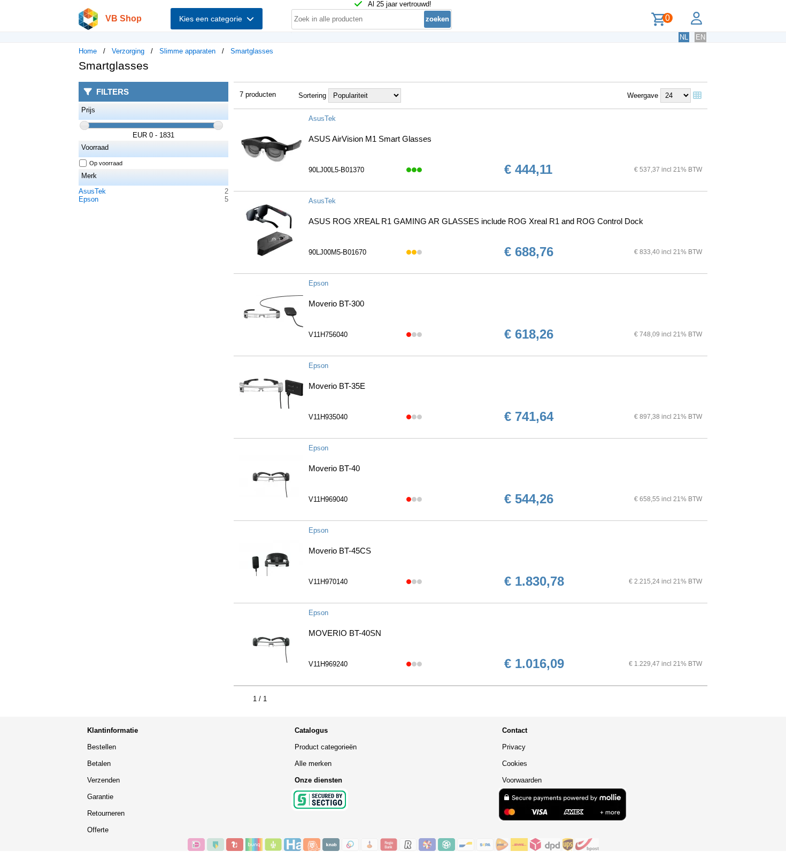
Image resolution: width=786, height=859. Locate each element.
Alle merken (313, 764)
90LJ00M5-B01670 (337, 252)
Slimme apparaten (187, 51)
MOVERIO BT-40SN (345, 633)
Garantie (100, 797)
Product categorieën (326, 747)
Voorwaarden (522, 780)
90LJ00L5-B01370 (336, 170)
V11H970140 (328, 582)
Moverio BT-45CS (340, 550)
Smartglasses (251, 51)
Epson (88, 199)
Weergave (642, 95)
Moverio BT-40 (334, 468)
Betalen (99, 764)
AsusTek (92, 191)
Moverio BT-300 (336, 303)
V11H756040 (328, 335)
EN (700, 37)
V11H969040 (328, 499)
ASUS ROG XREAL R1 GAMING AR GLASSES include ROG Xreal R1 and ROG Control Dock (476, 221)
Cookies (514, 764)
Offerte (98, 830)
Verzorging (128, 51)
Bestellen (101, 747)
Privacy (514, 747)
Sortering (312, 95)
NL (684, 37)
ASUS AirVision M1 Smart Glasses (370, 138)
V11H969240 (328, 664)
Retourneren (106, 813)
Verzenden (103, 780)
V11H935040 (328, 417)
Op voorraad (105, 163)
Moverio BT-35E (337, 385)
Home (88, 51)
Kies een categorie (212, 18)
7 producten (258, 94)
